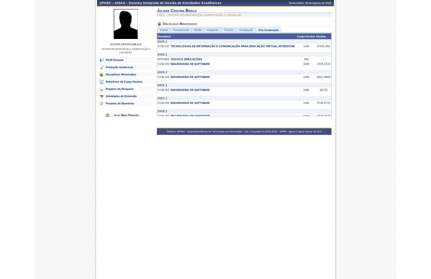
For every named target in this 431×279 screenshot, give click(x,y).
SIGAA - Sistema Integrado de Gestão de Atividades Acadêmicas (168, 3)
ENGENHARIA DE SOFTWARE (190, 63)
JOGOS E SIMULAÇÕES (186, 59)
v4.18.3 (317, 131)
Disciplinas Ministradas (121, 74)
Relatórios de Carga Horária (124, 81)
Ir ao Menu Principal (126, 115)
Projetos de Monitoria (120, 103)
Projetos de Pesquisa (119, 88)
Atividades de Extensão (121, 96)
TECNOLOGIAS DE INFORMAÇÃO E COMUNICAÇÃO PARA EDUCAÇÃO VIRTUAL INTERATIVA (233, 46)
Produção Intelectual (119, 67)
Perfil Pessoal (114, 59)
